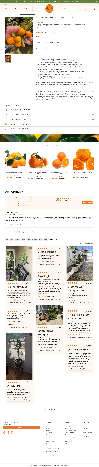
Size (38, 43)
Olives (48, 430)
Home (4, 14)
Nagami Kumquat (79, 64)
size (7, 239)
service (46, 239)
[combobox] (26, 232)
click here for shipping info (73, 1)
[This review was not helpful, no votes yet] (29, 302)
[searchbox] (10, 232)
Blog (66, 443)
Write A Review (87, 202)
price (40, 239)
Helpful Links (68, 441)
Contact (6, 4)
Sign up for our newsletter (87, 435)
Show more (53, 239)
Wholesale (22, 427)
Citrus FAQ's (68, 428)
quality (17, 239)
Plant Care (49, 443)
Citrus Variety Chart (70, 430)
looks (28, 239)
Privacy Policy (50, 455)
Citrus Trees (15, 14)
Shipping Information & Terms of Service (52, 452)
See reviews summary (60, 33)
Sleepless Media (64, 465)
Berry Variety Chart (70, 432)
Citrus (48, 426)
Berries (48, 434)
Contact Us (86, 430)
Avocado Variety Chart (71, 437)
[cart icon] (94, 9)
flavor (11, 239)
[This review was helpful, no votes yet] (26, 302)
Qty (37, 48)
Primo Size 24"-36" (51, 43)
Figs (47, 428)
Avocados (49, 432)
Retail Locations (87, 432)
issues (23, 239)
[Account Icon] (85, 9)
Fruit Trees (49, 437)
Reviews (85, 428)
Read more (45, 293)
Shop (5, 9)
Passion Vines (50, 441)
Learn (15, 9)
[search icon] (77, 9)
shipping (34, 239)
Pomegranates (50, 439)
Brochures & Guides (70, 439)
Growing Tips (68, 426)
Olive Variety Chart (70, 434)
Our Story (86, 426)
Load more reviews (49, 409)
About (27, 9)
